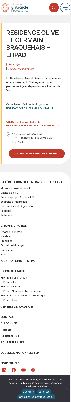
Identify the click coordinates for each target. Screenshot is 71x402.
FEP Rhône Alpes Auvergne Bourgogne (23, 295)
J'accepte (28, 391)
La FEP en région (13, 271)
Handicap (6, 236)
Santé (4, 254)
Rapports (6, 210)
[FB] (13, 370)
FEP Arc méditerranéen (14, 277)
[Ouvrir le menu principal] (65, 7)
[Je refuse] (66, 388)
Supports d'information (14, 201)
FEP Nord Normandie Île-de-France (21, 291)
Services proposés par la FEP (17, 197)
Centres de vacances (17, 306)
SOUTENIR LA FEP (12, 342)
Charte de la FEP (10, 192)
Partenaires (7, 215)
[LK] (4, 370)
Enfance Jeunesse (11, 231)
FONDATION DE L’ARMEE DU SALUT (29, 108)
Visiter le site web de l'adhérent (40, 155)
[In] (33, 370)
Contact (8, 317)
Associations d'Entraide (20, 261)
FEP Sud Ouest (9, 299)
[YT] (23, 370)
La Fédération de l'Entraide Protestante (32, 182)
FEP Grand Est (9, 282)
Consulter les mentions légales (36, 396)
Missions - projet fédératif (15, 188)
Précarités (6, 240)
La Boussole (10, 336)
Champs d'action (14, 226)
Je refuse (44, 391)
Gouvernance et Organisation (17, 206)
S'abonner (9, 323)
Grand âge (7, 250)
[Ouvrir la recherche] (54, 7)
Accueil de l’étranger (12, 245)
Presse (6, 329)
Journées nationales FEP (20, 352)
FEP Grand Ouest (10, 286)
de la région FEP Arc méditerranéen (30, 125)
